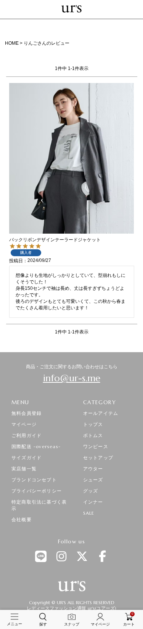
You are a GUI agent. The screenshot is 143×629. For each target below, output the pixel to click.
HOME (12, 43)
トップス (93, 424)
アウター (93, 468)
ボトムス (93, 435)
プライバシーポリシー (36, 491)
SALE (89, 513)
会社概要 (21, 519)
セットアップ (98, 457)
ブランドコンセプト (34, 480)
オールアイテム (100, 413)
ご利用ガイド (26, 435)
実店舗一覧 (24, 468)
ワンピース (95, 446)
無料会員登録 (26, 413)
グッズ (90, 491)
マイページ (24, 424)
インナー (93, 502)
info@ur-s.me (71, 378)
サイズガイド (26, 457)
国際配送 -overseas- (36, 446)
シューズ (93, 480)
